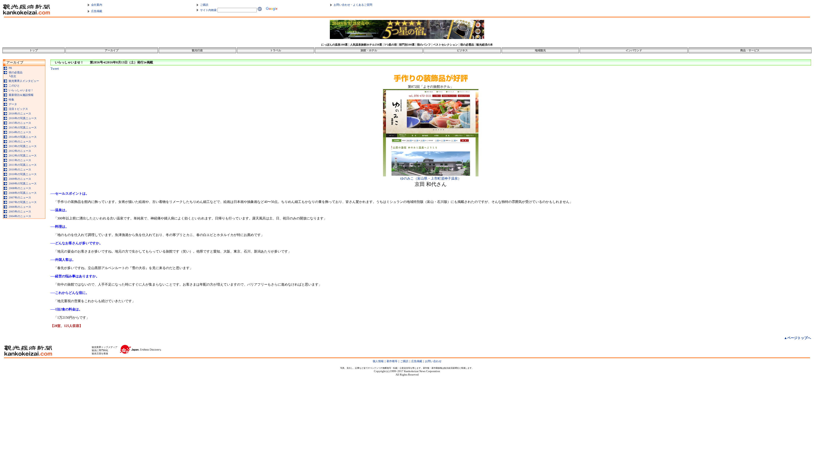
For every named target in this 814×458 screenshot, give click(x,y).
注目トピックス (18, 108)
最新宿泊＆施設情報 (21, 94)
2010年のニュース (20, 169)
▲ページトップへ (797, 338)
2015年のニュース (20, 122)
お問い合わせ (433, 361)
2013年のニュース (20, 141)
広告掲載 (96, 11)
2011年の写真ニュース (23, 164)
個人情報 (378, 361)
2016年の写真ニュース (23, 118)
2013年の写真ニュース (23, 146)
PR (10, 68)
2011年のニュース (20, 160)
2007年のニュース (20, 197)
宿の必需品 (15, 72)
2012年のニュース (20, 150)
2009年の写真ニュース (23, 183)
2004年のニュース (20, 216)
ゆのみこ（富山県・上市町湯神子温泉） (430, 178)
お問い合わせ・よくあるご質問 (353, 4)
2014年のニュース (20, 132)
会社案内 (96, 4)
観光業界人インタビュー (24, 80)
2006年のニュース (20, 206)
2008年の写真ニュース (23, 192)
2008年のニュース (20, 188)
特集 (11, 99)
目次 (13, 76)
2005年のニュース (20, 211)
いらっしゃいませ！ (21, 90)
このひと (14, 85)
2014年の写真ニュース (23, 136)
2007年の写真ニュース (23, 202)
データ (13, 104)
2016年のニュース (20, 113)
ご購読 (204, 4)
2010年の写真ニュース (23, 174)
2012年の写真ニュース (23, 155)
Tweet (54, 68)
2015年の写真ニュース (23, 127)
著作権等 (391, 361)
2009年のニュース (20, 178)
